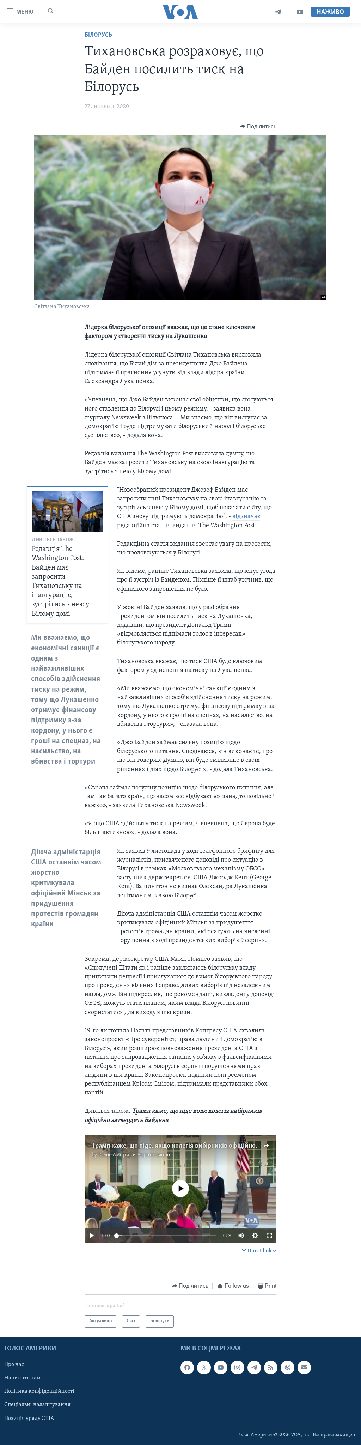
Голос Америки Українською (134, 1155)
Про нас (14, 1364)
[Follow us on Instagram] (237, 1367)
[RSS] (270, 1367)
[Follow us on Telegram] (254, 1367)
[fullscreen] (269, 1235)
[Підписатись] (304, 1367)
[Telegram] (278, 12)
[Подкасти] (287, 1367)
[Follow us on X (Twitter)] (203, 1367)
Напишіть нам (22, 1378)
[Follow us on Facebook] (187, 1367)
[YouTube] (300, 12)
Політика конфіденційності (39, 1391)
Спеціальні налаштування (37, 1405)
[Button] (258, 126)
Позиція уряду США (29, 1418)
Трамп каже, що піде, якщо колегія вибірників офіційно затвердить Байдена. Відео (214, 1145)
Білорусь (98, 35)
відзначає (246, 517)
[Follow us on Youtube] (220, 1367)
